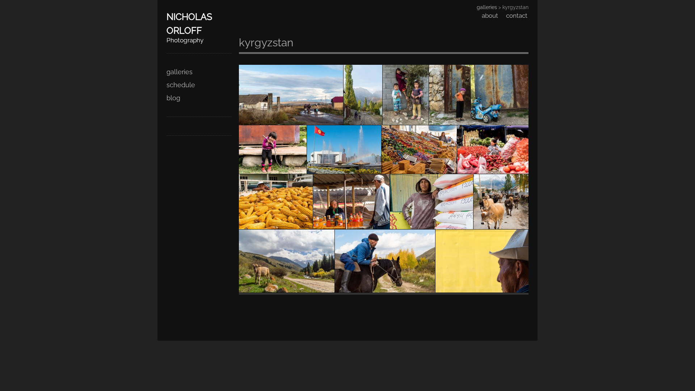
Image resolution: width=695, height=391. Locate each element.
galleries (180, 72)
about (490, 15)
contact (516, 15)
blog (173, 98)
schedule (181, 85)
